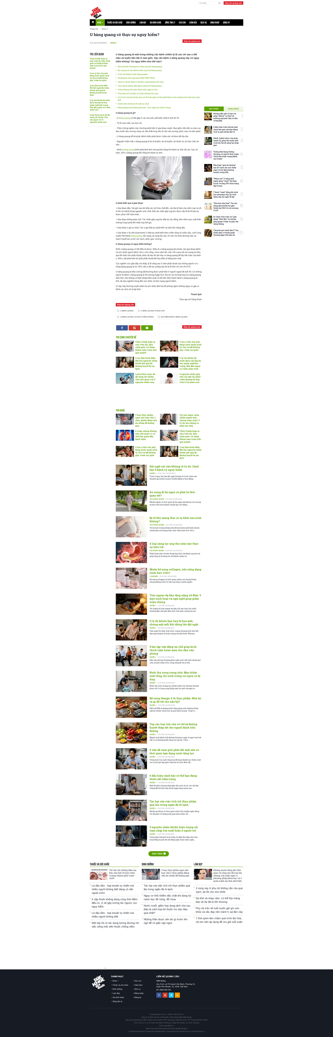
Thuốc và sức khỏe (115, 22)
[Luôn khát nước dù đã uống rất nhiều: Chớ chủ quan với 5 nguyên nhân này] (125, 378)
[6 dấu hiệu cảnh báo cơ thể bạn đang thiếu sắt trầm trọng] (131, 784)
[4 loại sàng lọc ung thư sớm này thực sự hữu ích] (131, 552)
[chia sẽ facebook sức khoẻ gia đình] (159, 995)
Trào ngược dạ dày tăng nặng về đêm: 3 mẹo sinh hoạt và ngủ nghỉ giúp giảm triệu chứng (175, 599)
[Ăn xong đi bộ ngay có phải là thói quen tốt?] (131, 501)
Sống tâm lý (170, 22)
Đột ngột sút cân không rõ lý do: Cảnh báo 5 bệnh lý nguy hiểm (174, 468)
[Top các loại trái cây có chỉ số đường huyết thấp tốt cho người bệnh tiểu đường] (131, 733)
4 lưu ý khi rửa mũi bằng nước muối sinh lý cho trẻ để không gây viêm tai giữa (99, 77)
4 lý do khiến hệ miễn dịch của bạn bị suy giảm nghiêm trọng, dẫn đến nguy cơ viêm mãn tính (100, 105)
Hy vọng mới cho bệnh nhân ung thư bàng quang (140, 70)
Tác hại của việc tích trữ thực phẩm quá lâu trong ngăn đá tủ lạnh (173, 803)
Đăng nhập (214, 22)
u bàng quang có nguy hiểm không (137, 317)
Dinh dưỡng (131, 22)
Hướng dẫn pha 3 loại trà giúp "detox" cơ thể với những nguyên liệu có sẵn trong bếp (225, 117)
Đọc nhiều (214, 109)
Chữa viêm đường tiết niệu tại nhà (133, 103)
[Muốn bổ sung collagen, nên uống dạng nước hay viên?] (131, 578)
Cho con (182, 22)
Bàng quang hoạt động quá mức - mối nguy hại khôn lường (144, 107)
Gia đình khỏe (155, 22)
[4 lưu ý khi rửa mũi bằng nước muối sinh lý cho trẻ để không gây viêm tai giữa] (169, 346)
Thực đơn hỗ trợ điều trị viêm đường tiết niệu (138, 93)
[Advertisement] (159, 399)
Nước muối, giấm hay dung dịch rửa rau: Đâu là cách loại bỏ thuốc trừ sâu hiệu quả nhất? (167, 909)
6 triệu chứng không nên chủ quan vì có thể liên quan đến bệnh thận (146, 435)
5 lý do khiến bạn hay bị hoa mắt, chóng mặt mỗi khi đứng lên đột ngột (174, 622)
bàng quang (125, 118)
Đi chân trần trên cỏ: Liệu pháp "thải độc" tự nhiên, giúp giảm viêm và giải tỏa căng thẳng (225, 220)
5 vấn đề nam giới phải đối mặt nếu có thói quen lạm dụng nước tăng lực (174, 751)
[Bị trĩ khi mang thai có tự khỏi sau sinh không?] (131, 526)
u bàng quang (127, 311)
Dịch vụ (203, 22)
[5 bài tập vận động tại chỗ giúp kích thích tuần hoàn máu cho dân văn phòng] (131, 655)
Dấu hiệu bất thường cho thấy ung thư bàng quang (140, 66)
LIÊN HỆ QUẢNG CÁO (167, 976)
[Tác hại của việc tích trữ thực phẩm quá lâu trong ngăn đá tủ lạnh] (131, 810)
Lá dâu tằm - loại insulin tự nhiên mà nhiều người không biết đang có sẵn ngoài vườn (113, 889)
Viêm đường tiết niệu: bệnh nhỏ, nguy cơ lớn (137, 89)
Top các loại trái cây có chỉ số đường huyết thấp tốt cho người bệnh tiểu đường (173, 727)
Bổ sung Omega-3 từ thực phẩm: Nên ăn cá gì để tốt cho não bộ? (175, 700)
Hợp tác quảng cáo (233, 3)
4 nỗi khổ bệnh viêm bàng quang (133, 74)
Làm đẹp (142, 22)
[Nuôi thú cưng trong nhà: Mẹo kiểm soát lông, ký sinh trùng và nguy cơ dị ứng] (131, 681)
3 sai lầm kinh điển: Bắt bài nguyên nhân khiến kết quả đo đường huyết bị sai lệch (99, 90)
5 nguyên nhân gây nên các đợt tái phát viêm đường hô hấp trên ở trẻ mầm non (190, 378)
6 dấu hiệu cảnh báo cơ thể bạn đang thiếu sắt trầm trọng (173, 777)
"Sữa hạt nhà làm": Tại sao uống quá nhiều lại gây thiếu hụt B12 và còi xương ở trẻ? (225, 207)
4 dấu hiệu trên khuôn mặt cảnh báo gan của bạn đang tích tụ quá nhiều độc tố (225, 129)
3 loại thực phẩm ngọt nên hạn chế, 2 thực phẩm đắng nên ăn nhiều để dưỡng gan (146, 420)
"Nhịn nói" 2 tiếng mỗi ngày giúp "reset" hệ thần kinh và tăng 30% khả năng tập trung (226, 182)
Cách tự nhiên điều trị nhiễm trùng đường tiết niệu (141, 82)
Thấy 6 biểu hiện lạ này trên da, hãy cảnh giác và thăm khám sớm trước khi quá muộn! (100, 63)
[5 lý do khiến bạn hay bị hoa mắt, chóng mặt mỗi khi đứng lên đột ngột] (131, 629)
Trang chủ (94, 29)
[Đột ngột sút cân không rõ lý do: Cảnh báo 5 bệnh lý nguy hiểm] (131, 475)
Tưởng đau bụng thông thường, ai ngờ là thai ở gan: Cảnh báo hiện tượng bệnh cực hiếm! (226, 155)
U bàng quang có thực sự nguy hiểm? (124, 34)
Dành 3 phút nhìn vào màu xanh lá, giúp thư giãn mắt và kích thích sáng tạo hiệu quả (226, 142)
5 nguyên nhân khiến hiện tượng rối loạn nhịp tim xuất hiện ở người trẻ (174, 828)
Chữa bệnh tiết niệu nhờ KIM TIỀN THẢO (136, 78)
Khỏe (100, 22)
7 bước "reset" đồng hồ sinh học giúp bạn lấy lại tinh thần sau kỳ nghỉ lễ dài (225, 194)
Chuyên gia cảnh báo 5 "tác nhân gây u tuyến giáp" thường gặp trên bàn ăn (225, 232)
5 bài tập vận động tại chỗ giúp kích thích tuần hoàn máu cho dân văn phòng (173, 650)
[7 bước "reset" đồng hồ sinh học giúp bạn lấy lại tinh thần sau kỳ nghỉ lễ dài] (208, 195)
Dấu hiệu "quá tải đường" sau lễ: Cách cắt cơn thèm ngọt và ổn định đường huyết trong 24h (224, 168)
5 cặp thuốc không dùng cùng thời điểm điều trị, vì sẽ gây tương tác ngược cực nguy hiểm (114, 903)
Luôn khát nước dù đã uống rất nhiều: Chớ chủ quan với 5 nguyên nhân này (100, 118)
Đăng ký (226, 22)
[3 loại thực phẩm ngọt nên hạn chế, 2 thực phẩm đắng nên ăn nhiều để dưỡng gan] (125, 419)
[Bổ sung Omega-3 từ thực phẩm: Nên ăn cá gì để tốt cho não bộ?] (131, 707)
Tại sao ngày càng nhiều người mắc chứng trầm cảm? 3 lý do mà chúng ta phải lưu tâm (190, 420)
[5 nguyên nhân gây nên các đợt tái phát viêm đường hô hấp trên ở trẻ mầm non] (169, 378)
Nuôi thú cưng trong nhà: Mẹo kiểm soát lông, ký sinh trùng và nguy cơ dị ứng (175, 676)
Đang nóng (233, 109)
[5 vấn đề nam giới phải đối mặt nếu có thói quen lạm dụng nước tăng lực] (131, 758)
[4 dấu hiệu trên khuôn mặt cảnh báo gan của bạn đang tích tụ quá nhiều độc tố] (208, 130)
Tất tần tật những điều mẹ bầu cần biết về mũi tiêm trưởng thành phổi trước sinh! (122, 874)
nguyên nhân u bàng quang (174, 317)
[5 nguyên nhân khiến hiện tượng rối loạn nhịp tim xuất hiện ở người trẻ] (131, 836)
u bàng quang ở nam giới (153, 311)
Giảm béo (193, 22)
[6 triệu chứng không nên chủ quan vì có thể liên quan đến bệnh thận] (125, 435)
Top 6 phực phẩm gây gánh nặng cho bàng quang (140, 86)
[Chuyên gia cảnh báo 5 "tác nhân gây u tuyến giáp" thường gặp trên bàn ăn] (208, 233)
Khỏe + (153, 473)
